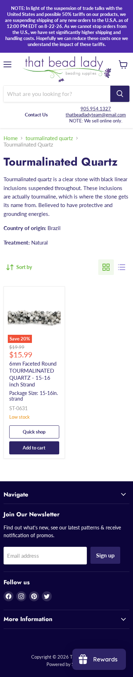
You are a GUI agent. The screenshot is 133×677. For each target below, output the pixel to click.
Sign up (105, 555)
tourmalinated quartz (49, 138)
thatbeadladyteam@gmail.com (96, 114)
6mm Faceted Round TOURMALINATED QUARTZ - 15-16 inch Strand (32, 374)
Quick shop (34, 432)
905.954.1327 (96, 108)
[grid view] (106, 267)
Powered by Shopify (66, 664)
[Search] (119, 94)
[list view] (121, 267)
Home (11, 138)
